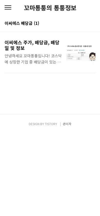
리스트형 (92, 23)
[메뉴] (8, 8)
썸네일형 (85, 23)
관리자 (67, 124)
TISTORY (51, 124)
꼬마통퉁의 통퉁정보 (50, 8)
